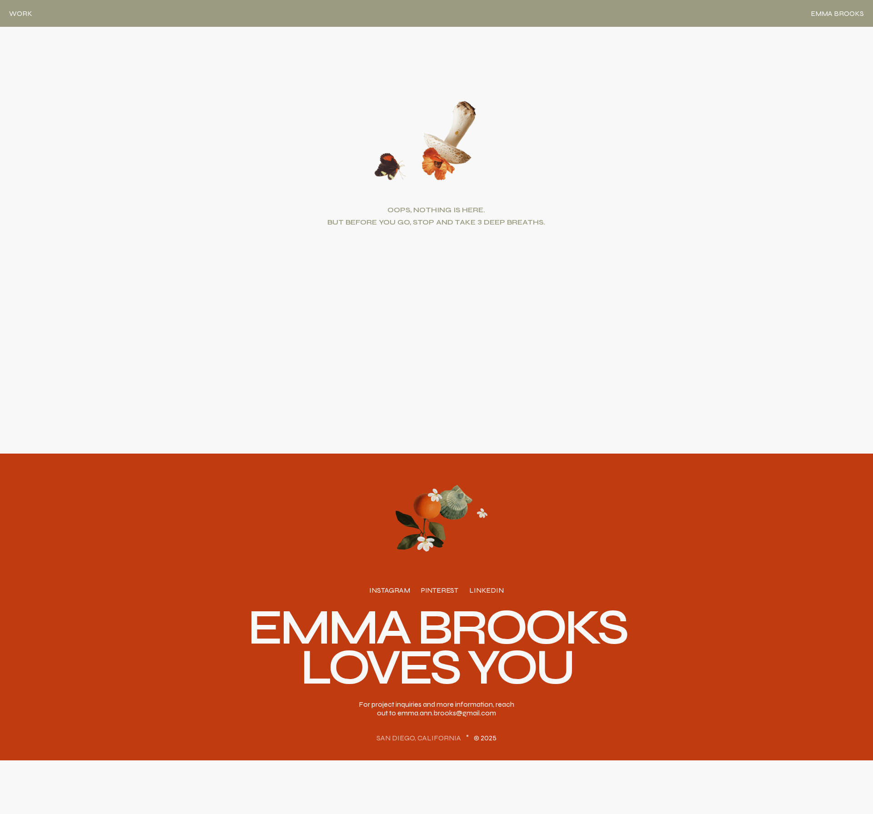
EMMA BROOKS (837, 13)
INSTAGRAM (389, 590)
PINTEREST (439, 590)
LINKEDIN (486, 590)
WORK (20, 13)
